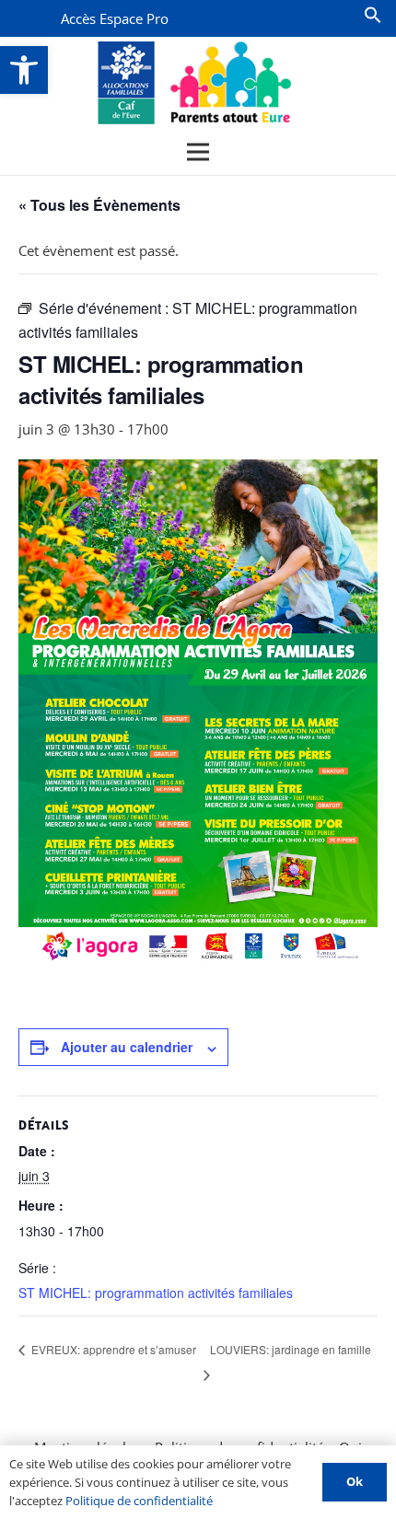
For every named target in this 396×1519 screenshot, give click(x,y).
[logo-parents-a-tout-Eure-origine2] (196, 82)
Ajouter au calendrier (126, 1047)
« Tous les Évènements (99, 204)
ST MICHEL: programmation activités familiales (155, 1292)
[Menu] (198, 152)
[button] (24, 70)
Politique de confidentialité (139, 1500)
